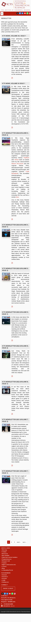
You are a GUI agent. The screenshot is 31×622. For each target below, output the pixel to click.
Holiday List (5, 582)
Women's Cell (6, 561)
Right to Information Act (9, 564)
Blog (3, 568)
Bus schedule (5, 555)
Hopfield (26, 158)
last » (24, 542)
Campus (4, 551)
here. (17, 197)
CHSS (3, 580)
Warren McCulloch (17, 163)
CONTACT (4, 595)
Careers (4, 566)
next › (19, 542)
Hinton (16, 160)
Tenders (4, 562)
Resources (5, 553)
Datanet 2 (5, 576)
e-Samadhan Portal (7, 570)
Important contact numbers (9, 557)
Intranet (4, 578)
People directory (6, 559)
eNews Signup (8, 588)
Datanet (4, 574)
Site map (4, 550)
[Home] (15, 5)
